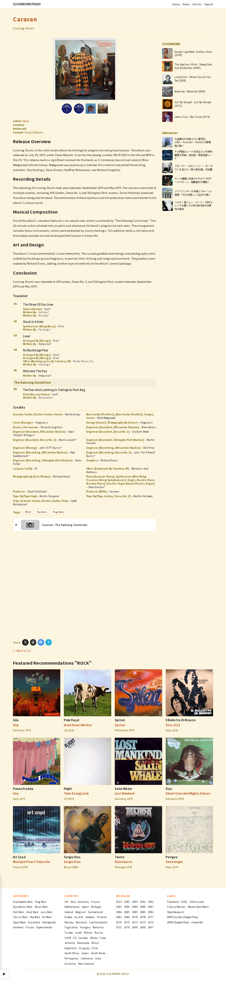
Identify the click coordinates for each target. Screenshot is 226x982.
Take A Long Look (76, 793)
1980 (127, 917)
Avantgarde (49, 922)
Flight (68, 789)
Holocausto (123, 862)
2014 (119, 901)
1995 (127, 901)
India (98, 958)
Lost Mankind (124, 793)
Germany (83, 901)
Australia (70, 963)
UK (66, 901)
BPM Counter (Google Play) (182, 917)
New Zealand (86, 963)
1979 (135, 917)
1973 (143, 922)
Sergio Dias (72, 857)
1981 (119, 917)
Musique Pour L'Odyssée (31, 862)
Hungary (85, 927)
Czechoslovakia (98, 922)
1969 (135, 927)
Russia (98, 932)
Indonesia (87, 958)
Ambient (18, 927)
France (95, 901)
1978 (143, 917)
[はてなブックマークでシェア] (48, 642)
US (75, 937)
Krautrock (34, 922)
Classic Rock (20, 917)
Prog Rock (58, 512)
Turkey (68, 932)
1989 (135, 906)
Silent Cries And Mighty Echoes (188, 793)
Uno (16, 793)
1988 (143, 906)
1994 (135, 901)
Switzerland (95, 912)
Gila (16, 720)
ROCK (28, 512)
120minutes (196, 901)
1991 (119, 906)
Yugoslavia (71, 927)
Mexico (94, 937)
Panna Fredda (23, 789)
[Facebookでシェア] (41, 642)
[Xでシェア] (25, 642)
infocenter (197, 922)
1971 (119, 927)
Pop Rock (42, 512)
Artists (197, 4)
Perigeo (172, 857)
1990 (127, 906)
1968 (143, 927)
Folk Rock (18, 912)
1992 (151, 901)
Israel (78, 932)
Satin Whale (123, 789)
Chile (95, 948)
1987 (151, 906)
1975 (127, 922)
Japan (85, 953)
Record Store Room (198, 906)
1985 (127, 912)
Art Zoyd (19, 857)
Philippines (71, 958)
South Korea (98, 953)
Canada (83, 937)
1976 (119, 922)
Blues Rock (41, 906)
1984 (135, 912)
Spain (85, 906)
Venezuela (83, 942)
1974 (135, 922)
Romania (98, 927)
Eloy (169, 789)
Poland (88, 932)
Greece (68, 917)
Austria (78, 917)
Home (176, 4)
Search (208, 4)
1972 (151, 922)
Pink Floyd (71, 720)
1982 (151, 912)
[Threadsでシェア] (33, 642)
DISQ (184, 901)
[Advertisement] (84, 585)
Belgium (80, 912)
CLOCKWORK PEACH (27, 4)
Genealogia (174, 862)
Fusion (30, 927)
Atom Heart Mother (78, 725)
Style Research (175, 912)
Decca (25, 121)
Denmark (81, 922)
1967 (151, 927)
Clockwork (173, 901)
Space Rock (19, 922)
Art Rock (46, 917)
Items (186, 4)
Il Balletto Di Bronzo (181, 720)
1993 (143, 901)
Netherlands (72, 906)
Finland (102, 917)
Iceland (68, 912)
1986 (119, 912)
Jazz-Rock (46, 912)
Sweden (89, 917)
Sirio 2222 (173, 725)
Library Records (176, 906)
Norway (69, 922)
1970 (127, 927)
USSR (67, 937)
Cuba (103, 937)
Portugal (96, 906)
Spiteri (120, 720)
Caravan (25, 19)
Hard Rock (32, 912)
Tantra (119, 857)
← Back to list (22, 651)
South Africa (71, 953)
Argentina (70, 948)
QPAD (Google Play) (178, 922)
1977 (151, 917)
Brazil (95, 942)
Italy (73, 901)
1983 (143, 912)
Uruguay (84, 948)
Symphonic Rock (22, 906)
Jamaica (69, 942)
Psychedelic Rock (23, 901)
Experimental (44, 927)
